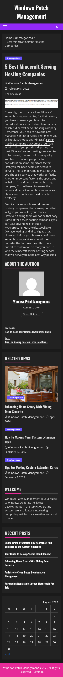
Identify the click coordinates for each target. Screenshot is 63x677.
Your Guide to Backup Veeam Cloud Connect (28, 554)
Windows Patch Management (31, 11)
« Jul (7, 654)
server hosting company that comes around (29, 141)
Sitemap (39, 672)
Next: (26, 340)
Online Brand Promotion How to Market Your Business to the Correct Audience (28, 545)
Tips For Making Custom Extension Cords (31, 467)
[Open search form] (57, 27)
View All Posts (31, 314)
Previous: (28, 330)
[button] (5, 26)
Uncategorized (13, 58)
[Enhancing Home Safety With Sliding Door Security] (31, 384)
